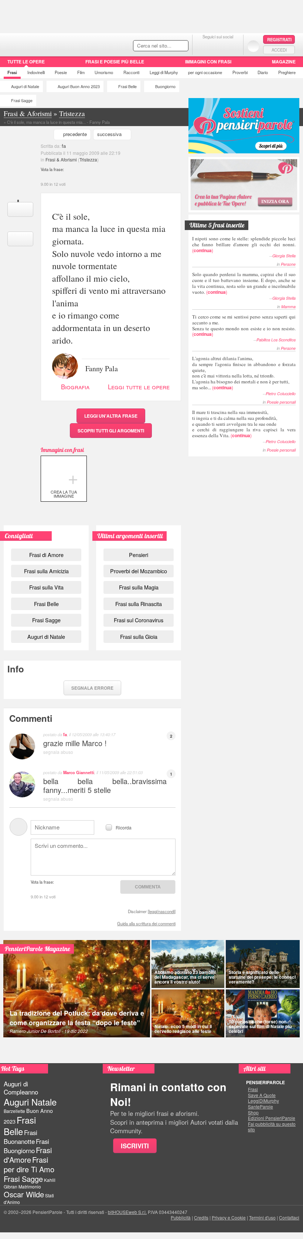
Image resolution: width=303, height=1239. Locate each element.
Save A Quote (262, 1095)
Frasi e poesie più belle (114, 61)
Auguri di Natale (25, 86)
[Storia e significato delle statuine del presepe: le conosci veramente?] (263, 964)
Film (81, 72)
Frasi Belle (127, 86)
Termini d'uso (262, 1217)
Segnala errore (92, 688)
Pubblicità (181, 1217)
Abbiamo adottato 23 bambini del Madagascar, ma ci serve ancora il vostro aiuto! (185, 977)
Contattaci (289, 1217)
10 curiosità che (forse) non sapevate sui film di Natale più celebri (260, 1026)
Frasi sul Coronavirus (138, 620)
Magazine (284, 61)
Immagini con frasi (208, 61)
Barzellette (14, 1111)
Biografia (75, 386)
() (244, 244)
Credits (201, 1217)
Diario (263, 72)
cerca (167, 46)
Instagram (232, 46)
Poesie (61, 72)
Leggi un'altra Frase (110, 416)
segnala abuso (58, 752)
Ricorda (124, 827)
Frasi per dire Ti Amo (29, 1164)
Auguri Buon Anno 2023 (79, 86)
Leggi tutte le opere (139, 386)
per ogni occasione (205, 72)
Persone (288, 264)
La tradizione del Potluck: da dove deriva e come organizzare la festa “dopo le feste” (77, 1017)
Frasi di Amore (46, 554)
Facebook (203, 46)
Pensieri (138, 554)
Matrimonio (29, 1186)
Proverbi (240, 72)
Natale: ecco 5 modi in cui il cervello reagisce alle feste (183, 1028)
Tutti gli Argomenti (111, 430)
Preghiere (287, 72)
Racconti (131, 72)
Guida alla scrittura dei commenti (146, 923)
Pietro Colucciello (281, 393)
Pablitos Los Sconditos (276, 339)
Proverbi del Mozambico (138, 571)
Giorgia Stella (284, 255)
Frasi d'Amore (28, 1155)
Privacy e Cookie (229, 1217)
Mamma (288, 306)
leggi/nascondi (161, 911)
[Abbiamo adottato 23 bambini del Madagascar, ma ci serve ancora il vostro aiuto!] (188, 964)
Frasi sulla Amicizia (46, 571)
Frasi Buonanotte (20, 1136)
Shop (253, 1113)
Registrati (279, 39)
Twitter (218, 46)
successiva (109, 134)
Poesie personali (281, 402)
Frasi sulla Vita (46, 587)
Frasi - (50, 44)
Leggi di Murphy (164, 72)
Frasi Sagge (22, 100)
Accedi (279, 50)
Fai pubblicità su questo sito (272, 1126)
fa (64, 145)
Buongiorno (165, 86)
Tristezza (88, 159)
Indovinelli (36, 72)
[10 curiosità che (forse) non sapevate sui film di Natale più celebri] (263, 1013)
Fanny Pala (101, 367)
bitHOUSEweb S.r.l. (127, 1212)
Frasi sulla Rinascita (138, 604)
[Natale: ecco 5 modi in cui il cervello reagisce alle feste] (188, 1013)
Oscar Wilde (24, 1194)
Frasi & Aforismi (61, 159)
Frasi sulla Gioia (138, 636)
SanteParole (260, 1107)
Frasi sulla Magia (139, 587)
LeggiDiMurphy (263, 1101)
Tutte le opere (26, 61)
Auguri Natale (30, 1101)
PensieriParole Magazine (37, 948)
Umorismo (104, 72)
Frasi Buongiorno (26, 1146)
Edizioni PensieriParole (271, 1118)
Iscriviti (135, 1145)
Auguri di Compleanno (21, 1087)
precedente (75, 134)
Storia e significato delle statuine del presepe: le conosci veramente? (262, 977)
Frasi (12, 72)
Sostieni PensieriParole (243, 125)
